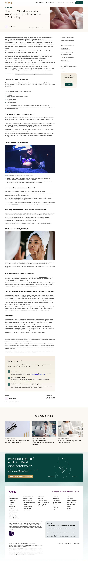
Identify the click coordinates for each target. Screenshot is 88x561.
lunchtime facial (36, 50)
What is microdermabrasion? (67, 37)
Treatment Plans (12, 500)
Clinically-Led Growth (13, 510)
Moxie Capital (26, 510)
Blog (54, 509)
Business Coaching (27, 500)
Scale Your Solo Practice (43, 502)
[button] (39, 3)
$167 (7, 298)
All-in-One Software (13, 498)
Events (54, 505)
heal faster (15, 204)
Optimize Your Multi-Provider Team (42, 505)
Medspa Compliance (13, 515)
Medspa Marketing (27, 498)
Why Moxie (40, 498)
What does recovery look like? (67, 57)
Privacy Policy (61, 528)
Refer (68, 510)
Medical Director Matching (29, 502)
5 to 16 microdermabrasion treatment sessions (37, 310)
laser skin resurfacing (15, 202)
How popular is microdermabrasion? (66, 61)
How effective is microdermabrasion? (65, 49)
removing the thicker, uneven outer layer (21, 123)
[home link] (9, 3)
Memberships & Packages (14, 517)
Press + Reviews (71, 504)
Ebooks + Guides (56, 500)
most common (43, 277)
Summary (63, 71)
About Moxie (70, 498)
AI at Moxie (11, 502)
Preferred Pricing (27, 508)
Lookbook (28, 381)
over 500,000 (11, 286)
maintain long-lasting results (20, 217)
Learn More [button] (79, 2)
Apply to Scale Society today (38, 374)
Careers (69, 506)
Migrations (25, 504)
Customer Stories (71, 502)
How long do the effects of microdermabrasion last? (67, 53)
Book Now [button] (68, 84)
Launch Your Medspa (42, 500)
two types (12, 175)
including (28, 91)
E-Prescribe (11, 508)
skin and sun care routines (27, 266)
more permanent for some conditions (32, 214)
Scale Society (56, 498)
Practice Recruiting (27, 506)
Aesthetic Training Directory (57, 503)
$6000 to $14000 (26, 296)
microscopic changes (19, 194)
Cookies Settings (76, 543)
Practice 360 (11, 504)
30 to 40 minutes (24, 129)
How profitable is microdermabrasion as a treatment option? (68, 66)
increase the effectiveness (29, 105)
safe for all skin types (39, 60)
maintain (14, 220)
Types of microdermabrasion (67, 45)
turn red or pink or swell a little (31, 263)
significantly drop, (35, 198)
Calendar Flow (12, 506)
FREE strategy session (33, 386)
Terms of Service (67, 543)
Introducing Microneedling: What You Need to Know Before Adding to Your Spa (31, 223)
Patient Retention (12, 512)
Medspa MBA (56, 507)
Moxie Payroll (12, 514)
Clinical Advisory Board (72, 500)
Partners (69, 508)
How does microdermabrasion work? (67, 41)
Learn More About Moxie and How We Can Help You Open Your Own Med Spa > (25, 332)
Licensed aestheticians (11, 133)
